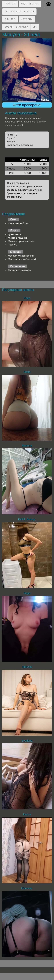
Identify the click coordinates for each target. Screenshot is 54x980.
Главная (10, 4)
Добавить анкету (16, 27)
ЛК (34, 27)
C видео (10, 19)
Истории (27, 19)
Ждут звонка (29, 4)
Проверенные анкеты (19, 11)
